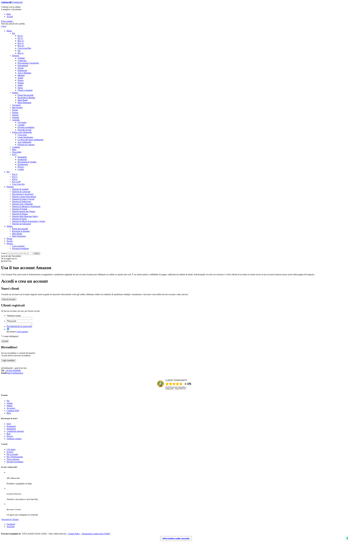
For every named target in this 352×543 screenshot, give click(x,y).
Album (10, 403)
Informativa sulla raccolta (176, 538)
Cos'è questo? (22, 331)
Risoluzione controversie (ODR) (96, 534)
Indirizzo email (14, 316)
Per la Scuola (12, 454)
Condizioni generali (15, 431)
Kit (8, 401)
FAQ (9, 424)
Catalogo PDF (13, 410)
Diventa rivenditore (15, 462)
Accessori (11, 408)
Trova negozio (13, 459)
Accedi (10, 16)
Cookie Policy (74, 534)
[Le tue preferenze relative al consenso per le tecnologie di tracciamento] (347, 538)
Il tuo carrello (7, 21)
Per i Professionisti (15, 457)
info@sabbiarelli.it (15, 373)
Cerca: (4, 253)
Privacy (10, 436)
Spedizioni (11, 429)
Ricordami (11, 331)
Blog (9, 14)
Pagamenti (11, 426)
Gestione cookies (14, 438)
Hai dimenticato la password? (19, 326)
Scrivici (10, 452)
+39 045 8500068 (13, 370)
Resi (8, 434)
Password (11, 321)
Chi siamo (11, 449)
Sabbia (10, 406)
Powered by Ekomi (10, 519)
